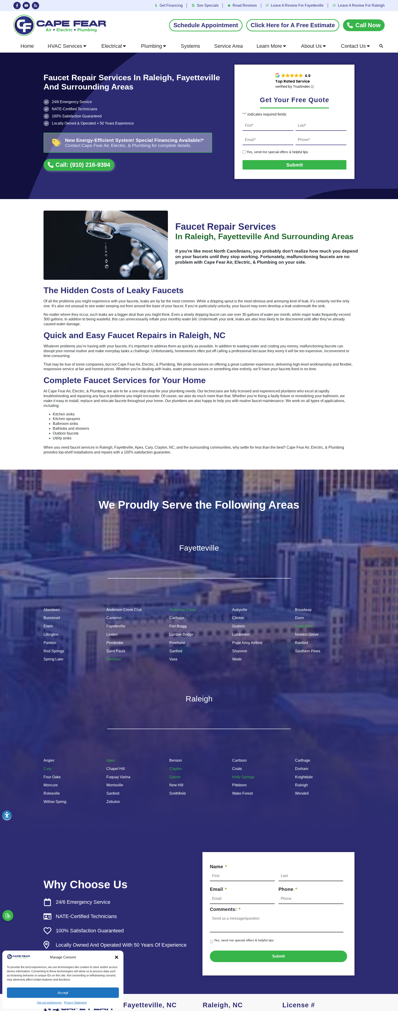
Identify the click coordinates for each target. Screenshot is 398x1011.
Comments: (225, 909)
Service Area (228, 46)
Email (218, 889)
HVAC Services (65, 46)
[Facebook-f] (17, 5)
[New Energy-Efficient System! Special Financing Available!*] (56, 142)
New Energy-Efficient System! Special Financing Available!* (134, 140)
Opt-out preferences (49, 1002)
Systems (190, 46)
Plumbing (151, 46)
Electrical (111, 46)
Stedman (113, 659)
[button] (116, 957)
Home (27, 46)
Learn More (269, 46)
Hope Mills (304, 626)
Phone (287, 889)
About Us (311, 46)
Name (218, 866)
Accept (63, 993)
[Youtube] (26, 5)
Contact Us (353, 46)
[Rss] (35, 5)
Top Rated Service (292, 81)
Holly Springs (243, 777)
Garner (175, 777)
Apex (110, 760)
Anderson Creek (182, 610)
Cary (47, 769)
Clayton (175, 769)
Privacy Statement (75, 1002)
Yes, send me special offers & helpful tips (277, 152)
